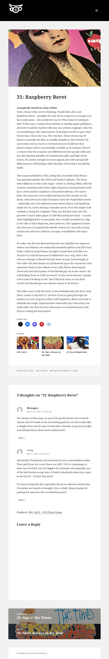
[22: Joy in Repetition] (78, 342)
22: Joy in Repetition (77, 352)
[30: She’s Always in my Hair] (53, 342)
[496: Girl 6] (28, 342)
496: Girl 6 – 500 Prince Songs (45, 512)
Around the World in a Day (64, 370)
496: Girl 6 (22, 352)
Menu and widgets (97, 14)
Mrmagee (32, 408)
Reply (22, 438)
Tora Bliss (43, 370)
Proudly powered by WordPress (32, 653)
